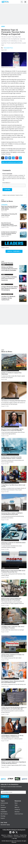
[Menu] (25, 2)
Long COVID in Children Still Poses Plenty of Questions (9, 278)
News (3, 26)
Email (2, 789)
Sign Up (5, 796)
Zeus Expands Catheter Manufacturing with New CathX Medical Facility (12, 681)
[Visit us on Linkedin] (10, 832)
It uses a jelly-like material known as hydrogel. (12, 630)
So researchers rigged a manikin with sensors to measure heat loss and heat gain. (13, 403)
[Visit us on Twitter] (17, 832)
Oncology (4, 454)
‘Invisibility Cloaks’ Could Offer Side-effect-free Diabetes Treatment (13, 627)
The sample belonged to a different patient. (12, 738)
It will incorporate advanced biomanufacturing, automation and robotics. (12, 517)
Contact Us (9, 835)
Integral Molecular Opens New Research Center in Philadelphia (9, 288)
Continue (7, 189)
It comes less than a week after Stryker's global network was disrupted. (13, 376)
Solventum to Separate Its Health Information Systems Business (13, 543)
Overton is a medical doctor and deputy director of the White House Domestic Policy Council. (13, 489)
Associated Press (8, 47)
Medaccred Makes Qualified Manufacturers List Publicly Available (9, 268)
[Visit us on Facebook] (13, 832)
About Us (3, 835)
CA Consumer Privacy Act (20, 836)
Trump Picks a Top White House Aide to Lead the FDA (13, 485)
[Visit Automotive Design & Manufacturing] (24, 778)
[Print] (2, 158)
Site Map (15, 838)
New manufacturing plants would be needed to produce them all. (12, 711)
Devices (4, 759)
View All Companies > (14, 251)
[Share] (6, 158)
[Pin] (16, 158)
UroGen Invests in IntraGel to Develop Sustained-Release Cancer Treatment (9, 233)
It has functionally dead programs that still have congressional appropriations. (13, 433)
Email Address (6, 182)
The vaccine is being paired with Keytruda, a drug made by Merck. (13, 574)
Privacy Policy (23, 835)
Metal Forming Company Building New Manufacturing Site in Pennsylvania (11, 599)
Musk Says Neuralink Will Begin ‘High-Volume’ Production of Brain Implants (9, 208)
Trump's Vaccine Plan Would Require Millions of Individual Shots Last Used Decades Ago (14, 708)
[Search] (21, 2)
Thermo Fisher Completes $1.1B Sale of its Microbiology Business (12, 655)
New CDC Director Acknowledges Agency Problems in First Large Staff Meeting (9, 224)
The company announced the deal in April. (11, 658)
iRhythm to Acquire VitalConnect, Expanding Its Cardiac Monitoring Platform (13, 762)
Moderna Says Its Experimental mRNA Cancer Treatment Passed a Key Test (13, 571)
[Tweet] (13, 158)
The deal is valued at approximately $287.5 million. (13, 765)
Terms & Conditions (8, 836)
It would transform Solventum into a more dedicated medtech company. (11, 546)
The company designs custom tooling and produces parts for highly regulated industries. (12, 602)
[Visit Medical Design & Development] (3, 778)
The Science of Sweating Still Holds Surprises (9, 214)
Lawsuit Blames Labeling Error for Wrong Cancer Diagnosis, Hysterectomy (12, 736)
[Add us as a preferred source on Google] (20, 158)
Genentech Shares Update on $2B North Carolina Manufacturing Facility (11, 513)
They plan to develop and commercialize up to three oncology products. (12, 461)
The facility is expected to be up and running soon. (13, 684)
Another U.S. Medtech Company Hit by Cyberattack (8, 298)
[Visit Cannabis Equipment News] (17, 778)
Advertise (16, 835)
